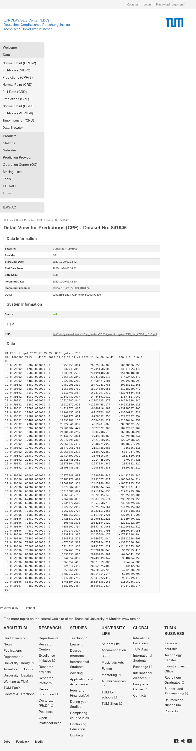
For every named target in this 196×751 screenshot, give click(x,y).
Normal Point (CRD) (17, 84)
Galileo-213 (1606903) (65, 248)
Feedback (22, 741)
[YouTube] (189, 741)
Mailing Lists (12, 172)
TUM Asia (140, 649)
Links (7, 193)
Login (147, 4)
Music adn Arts (113, 662)
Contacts (76, 735)
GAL (55, 255)
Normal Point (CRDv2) (19, 63)
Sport (106, 656)
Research (50, 628)
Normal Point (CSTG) (18, 106)
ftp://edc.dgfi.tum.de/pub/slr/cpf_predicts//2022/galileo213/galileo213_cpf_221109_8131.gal (105, 334)
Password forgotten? (170, 4)
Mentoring (109, 675)
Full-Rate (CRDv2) (16, 70)
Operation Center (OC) (20, 164)
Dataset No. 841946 (57, 220)
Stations (9, 143)
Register (132, 4)
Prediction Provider (17, 157)
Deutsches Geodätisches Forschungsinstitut (37, 25)
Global (141, 628)
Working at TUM (16, 681)
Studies (78, 628)
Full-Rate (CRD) (14, 92)
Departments (13, 657)
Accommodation (114, 650)
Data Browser (12, 127)
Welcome (10, 47)
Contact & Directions (19, 694)
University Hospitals (18, 675)
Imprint (30, 608)
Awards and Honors (18, 669)
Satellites (9, 150)
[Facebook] (176, 741)
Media (39, 741)
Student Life (111, 644)
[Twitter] (183, 741)
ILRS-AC (9, 207)
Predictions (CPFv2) (17, 77)
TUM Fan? (12, 688)
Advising (76, 673)
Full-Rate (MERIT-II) (17, 113)
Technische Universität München (28, 29)
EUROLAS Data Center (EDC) (26, 20)
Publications (13, 650)
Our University (14, 638)
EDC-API (9, 186)
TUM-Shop (110, 703)
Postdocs (46, 712)
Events (107, 669)
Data (6, 55)
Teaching (77, 638)
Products (9, 136)
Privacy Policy (9, 608)
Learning (76, 644)
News (8, 644)
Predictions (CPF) (15, 99)
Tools (7, 179)
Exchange (140, 667)
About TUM (15, 628)
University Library (17, 663)
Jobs (7, 741)
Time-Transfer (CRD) (18, 120)
